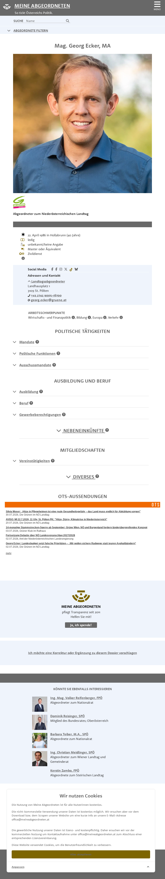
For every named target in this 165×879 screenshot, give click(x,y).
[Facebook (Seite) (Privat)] (56, 269)
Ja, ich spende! (81, 625)
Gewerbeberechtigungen (40, 414)
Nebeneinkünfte (83, 430)
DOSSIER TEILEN (26, 224)
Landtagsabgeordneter (48, 281)
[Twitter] (65, 269)
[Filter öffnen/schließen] (8, 30)
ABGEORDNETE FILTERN (30, 30)
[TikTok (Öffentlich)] (71, 269)
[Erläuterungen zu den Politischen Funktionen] (14, 353)
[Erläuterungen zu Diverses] (97, 477)
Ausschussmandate (35, 365)
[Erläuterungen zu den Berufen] (14, 403)
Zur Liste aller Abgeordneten (81, 678)
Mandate (26, 342)
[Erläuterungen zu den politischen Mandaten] (14, 342)
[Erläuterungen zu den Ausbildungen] (14, 391)
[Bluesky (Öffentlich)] (76, 269)
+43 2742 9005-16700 (46, 295)
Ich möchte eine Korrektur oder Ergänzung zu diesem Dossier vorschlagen (82, 653)
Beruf (23, 403)
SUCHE (18, 21)
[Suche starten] (67, 21)
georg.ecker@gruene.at (48, 300)
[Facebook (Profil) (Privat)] (52, 269)
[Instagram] (60, 269)
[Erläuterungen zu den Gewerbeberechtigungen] (14, 414)
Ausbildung (28, 391)
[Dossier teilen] (147, 224)
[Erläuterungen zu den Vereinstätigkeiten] (14, 461)
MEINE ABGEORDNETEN (42, 5)
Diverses (83, 477)
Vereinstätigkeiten (34, 460)
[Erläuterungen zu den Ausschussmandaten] (14, 365)
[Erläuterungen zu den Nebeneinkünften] (107, 430)
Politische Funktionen (37, 353)
